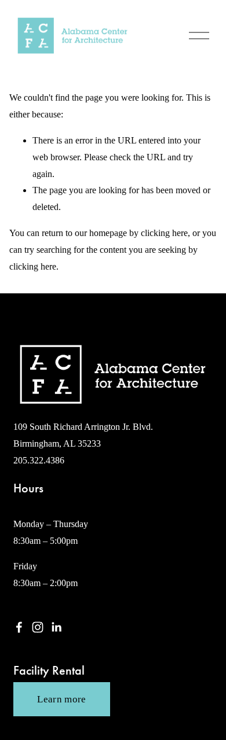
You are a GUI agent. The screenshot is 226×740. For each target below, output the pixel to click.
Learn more (61, 699)
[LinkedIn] (56, 627)
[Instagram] (37, 627)
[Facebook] (19, 627)
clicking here (164, 233)
